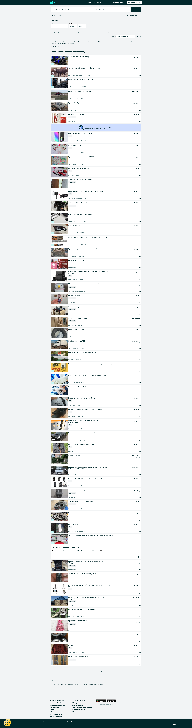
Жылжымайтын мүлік (126, 41)
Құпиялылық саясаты (56, 714)
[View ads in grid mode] (140, 37)
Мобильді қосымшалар (57, 700)
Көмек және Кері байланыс (58, 703)
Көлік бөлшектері (68, 43)
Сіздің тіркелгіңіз (117, 2)
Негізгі (52, 36)
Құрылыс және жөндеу (85, 41)
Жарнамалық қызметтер (57, 705)
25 (101, 671)
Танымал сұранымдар (78, 709)
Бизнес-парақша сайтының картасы (83, 707)
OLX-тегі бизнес (54, 707)
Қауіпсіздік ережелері (78, 700)
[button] (106, 2)
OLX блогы (53, 709)
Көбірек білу (70, 721)
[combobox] (72, 9)
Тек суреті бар (57, 15)
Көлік (54, 41)
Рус (98, 2)
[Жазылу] (138, 556)
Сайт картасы (76, 703)
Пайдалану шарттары (56, 712)
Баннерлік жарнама (56, 716)
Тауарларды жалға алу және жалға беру (106, 41)
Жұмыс (62, 41)
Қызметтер (71, 41)
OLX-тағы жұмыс (77, 712)
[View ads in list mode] (137, 37)
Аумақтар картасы (77, 705)
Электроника (56, 43)
